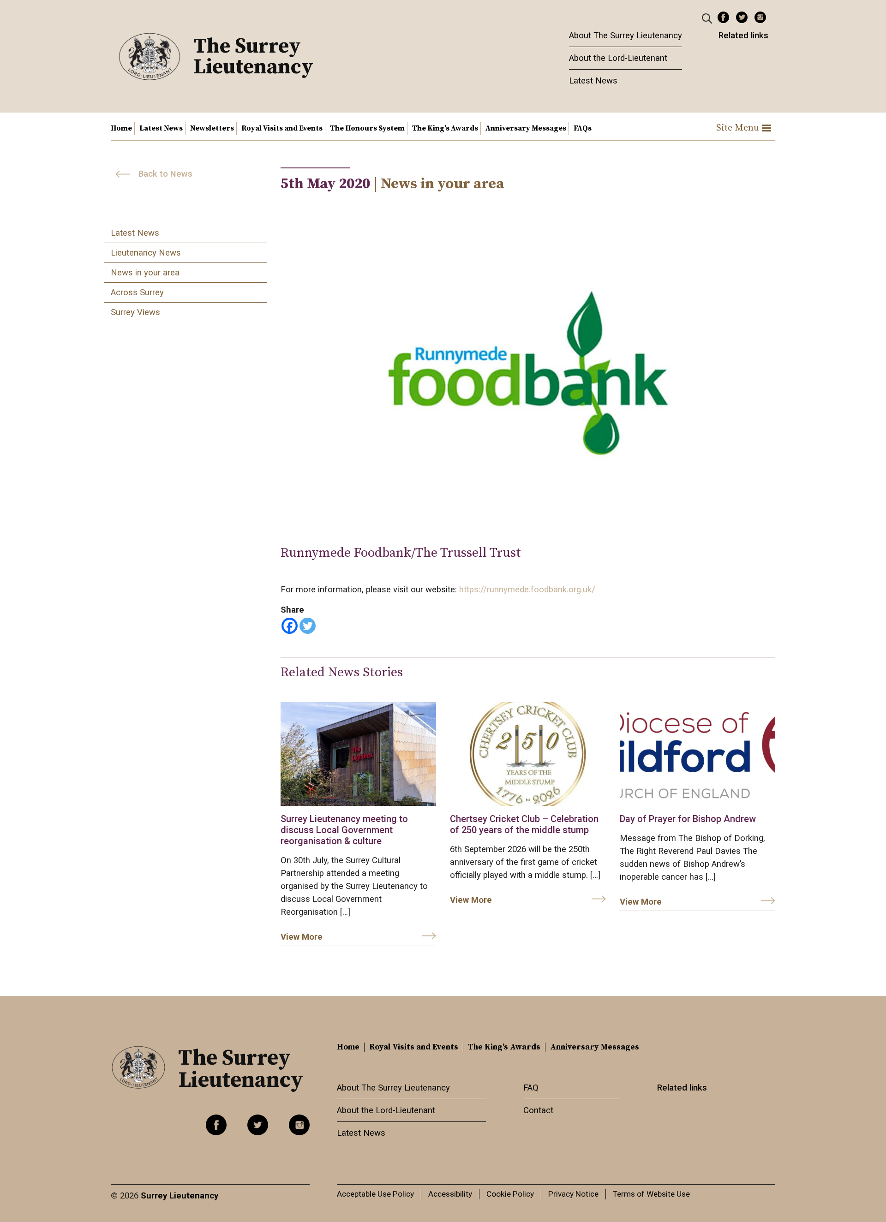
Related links (743, 35)
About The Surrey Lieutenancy (625, 35)
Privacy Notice (573, 1193)
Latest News (593, 81)
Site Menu (737, 128)
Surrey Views (135, 312)
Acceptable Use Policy (375, 1193)
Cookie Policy (510, 1193)
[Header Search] (708, 18)
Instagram (760, 17)
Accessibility (450, 1193)
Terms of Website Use (651, 1193)
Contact (538, 1110)
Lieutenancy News (146, 253)
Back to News (165, 174)
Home (121, 128)
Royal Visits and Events (282, 128)
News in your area (145, 273)
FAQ (531, 1088)
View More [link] (302, 937)
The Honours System (367, 128)
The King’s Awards (445, 128)
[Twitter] (307, 626)
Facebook (723, 17)
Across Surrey (137, 292)
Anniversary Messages (525, 128)
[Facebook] (289, 626)
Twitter (742, 17)
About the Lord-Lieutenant (618, 58)
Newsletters (212, 128)
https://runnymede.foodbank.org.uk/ (527, 589)
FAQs (583, 128)
